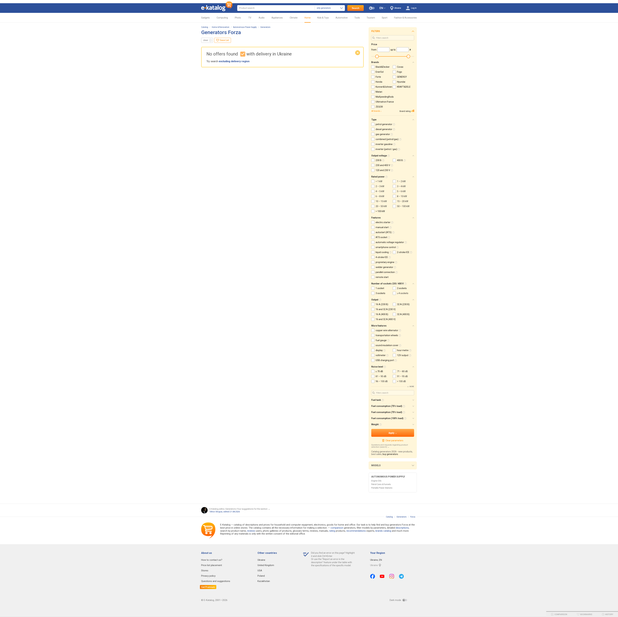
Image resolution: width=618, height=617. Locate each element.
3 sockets (380, 293)
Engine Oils (376, 481)
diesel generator (384, 129)
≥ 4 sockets (402, 293)
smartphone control (386, 247)
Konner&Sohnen (384, 87)
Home (307, 17)
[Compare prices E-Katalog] (216, 8)
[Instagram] (391, 576)
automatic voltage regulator (390, 242)
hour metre (402, 350)
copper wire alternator (387, 330)
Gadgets (205, 17)
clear (205, 40)
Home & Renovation (220, 27)
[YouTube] (382, 576)
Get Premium (208, 587)
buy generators (390, 454)
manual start (382, 227)
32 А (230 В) (403, 304)
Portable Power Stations (381, 488)
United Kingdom (266, 565)
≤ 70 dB (379, 371)
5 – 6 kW (401, 191)
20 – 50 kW (381, 206)
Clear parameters (394, 440)
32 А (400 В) (403, 314)
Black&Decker (383, 67)
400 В (400, 160)
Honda (379, 82)
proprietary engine (385, 262)
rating (332, 530)
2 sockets (402, 288)
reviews (251, 530)
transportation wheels (387, 335)
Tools (357, 17)
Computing (222, 17)
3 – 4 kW (401, 186)
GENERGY (402, 77)
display (379, 350)
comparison (337, 527)
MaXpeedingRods (385, 96)
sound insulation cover (387, 345)
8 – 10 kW (402, 196)
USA (260, 570)
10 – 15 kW (381, 201)
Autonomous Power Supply (245, 27)
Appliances (277, 17)
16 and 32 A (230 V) (386, 309)
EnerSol (380, 72)
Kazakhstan (264, 581)
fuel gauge (381, 340)
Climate (294, 17)
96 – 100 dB (382, 381)
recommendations (356, 530)
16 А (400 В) (382, 314)
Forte (378, 77)
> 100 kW (380, 211)
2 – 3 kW (380, 186)
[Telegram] (401, 576)
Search (355, 8)
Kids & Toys (323, 17)
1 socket (380, 288)
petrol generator (384, 124)
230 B (378, 160)
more (412, 386)
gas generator (383, 134)
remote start (382, 277)
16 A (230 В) (382, 304)
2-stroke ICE (403, 252)
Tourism (371, 17)
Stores (204, 570)
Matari (379, 92)
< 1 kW (379, 181)
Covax (400, 67)
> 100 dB (401, 381)
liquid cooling (382, 252)
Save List (224, 40)
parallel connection (385, 272)
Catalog (204, 27)
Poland (261, 575)
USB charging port (385, 360)
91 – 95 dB (402, 376)
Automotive (342, 17)
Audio (262, 17)
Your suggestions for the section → (253, 509)
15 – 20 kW (402, 201)
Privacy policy (208, 575)
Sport (384, 17)
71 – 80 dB (402, 371)
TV (250, 17)
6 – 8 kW (380, 196)
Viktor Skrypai (216, 511)
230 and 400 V (383, 165)
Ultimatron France (385, 101)
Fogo (399, 72)
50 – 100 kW (403, 206)
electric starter (383, 222)
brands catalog (383, 530)
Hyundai (401, 82)
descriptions (402, 527)
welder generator (384, 267)
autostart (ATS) (384, 232)
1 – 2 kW (401, 181)
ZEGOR (379, 106)
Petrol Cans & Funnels (381, 484)
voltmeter (381, 355)
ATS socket (381, 237)
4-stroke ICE (382, 257)
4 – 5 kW (380, 191)
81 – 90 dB (381, 376)
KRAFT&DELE (404, 87)
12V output (402, 355)
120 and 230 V (383, 170)
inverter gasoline (384, 144)
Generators (265, 27)
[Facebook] (372, 576)
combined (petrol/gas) (387, 139)
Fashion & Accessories (405, 17)
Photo (238, 17)
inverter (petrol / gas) (386, 149)
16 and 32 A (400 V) (386, 319)
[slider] (377, 56)
